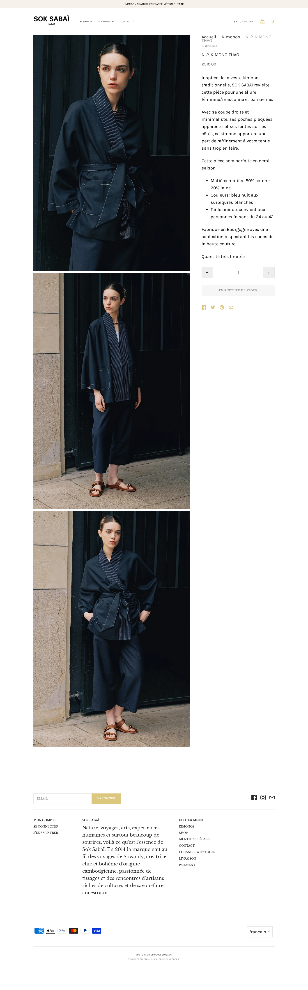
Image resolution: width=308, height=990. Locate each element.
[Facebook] (254, 798)
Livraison (187, 858)
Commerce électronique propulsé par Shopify (154, 959)
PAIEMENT (187, 865)
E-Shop (85, 21)
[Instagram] (263, 798)
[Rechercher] (272, 22)
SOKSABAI (209, 46)
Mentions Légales (195, 839)
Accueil (209, 36)
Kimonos (231, 36)
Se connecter (244, 21)
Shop (183, 833)
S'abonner (106, 798)
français (257, 931)
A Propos (104, 21)
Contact (126, 21)
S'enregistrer (45, 833)
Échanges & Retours (197, 852)
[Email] (272, 798)
